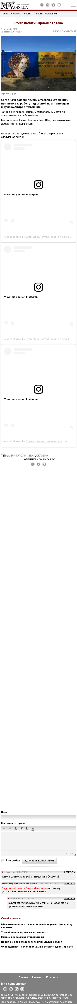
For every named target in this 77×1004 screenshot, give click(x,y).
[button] (4, 829)
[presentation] (4, 828)
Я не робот (13, 860)
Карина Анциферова (64, 31)
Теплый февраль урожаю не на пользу (24, 932)
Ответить (69, 872)
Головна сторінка (11, 13)
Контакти (52, 977)
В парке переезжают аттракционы (22, 937)
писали (32, 100)
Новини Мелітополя (46, 13)
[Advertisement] (38, 644)
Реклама (37, 977)
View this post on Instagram (21, 194)
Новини (28, 13)
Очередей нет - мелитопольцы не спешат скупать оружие (37, 947)
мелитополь (17, 455)
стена (31, 455)
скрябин (42, 455)
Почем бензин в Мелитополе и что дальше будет (31, 942)
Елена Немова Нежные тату (44, 441)
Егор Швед (33, 236)
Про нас (23, 977)
